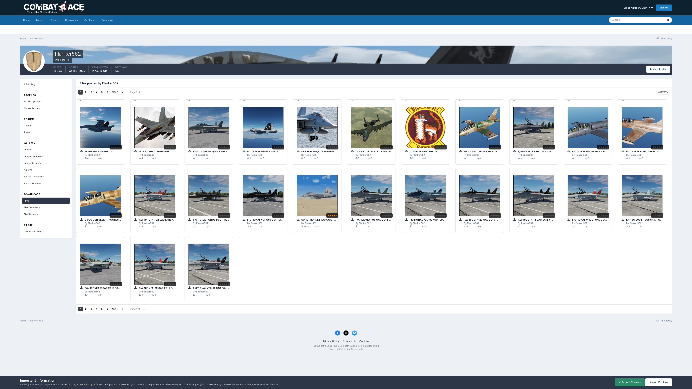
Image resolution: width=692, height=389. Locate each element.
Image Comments (34, 156)
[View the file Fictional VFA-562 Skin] (263, 127)
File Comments (32, 207)
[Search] (668, 20)
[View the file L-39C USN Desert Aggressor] (100, 195)
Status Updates (651, 20)
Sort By (662, 92)
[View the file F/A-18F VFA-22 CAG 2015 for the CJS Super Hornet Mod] (154, 264)
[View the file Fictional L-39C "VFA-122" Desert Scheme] (642, 127)
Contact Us (349, 341)
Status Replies (32, 108)
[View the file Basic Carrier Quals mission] (208, 127)
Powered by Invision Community (346, 349)
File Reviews (31, 214)
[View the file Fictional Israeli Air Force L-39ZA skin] (479, 127)
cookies (122, 384)
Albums (28, 169)
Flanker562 (94, 155)
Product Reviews (33, 231)
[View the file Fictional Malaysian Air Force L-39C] (588, 127)
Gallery (55, 20)
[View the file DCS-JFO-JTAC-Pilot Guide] (371, 127)
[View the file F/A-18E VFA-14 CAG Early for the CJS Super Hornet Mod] (533, 195)
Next (115, 92)
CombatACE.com (349, 346)
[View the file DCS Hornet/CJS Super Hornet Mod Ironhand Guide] (317, 127)
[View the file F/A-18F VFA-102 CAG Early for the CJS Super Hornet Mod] (154, 195)
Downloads (71, 20)
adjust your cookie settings (207, 384)
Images (28, 149)
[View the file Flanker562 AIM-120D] (100, 127)
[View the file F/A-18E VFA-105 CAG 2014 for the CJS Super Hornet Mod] (371, 195)
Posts (27, 132)
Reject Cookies (658, 382)
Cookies (364, 341)
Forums (40, 20)
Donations (107, 20)
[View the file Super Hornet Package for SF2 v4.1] (317, 195)
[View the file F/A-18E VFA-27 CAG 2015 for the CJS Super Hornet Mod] (479, 195)
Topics (28, 125)
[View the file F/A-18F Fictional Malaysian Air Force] (533, 127)
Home (26, 20)
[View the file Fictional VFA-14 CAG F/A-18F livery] (208, 264)
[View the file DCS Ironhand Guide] (425, 127)
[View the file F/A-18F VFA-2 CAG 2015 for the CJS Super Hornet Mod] (100, 264)
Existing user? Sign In (637, 7)
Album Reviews (32, 183)
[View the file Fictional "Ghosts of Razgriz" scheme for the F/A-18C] (208, 195)
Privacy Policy (331, 341)
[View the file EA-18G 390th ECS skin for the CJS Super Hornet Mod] (642, 195)
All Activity (30, 84)
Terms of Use (67, 384)
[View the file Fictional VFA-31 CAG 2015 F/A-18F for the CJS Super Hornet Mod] (588, 195)
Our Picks (89, 20)
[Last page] (122, 92)
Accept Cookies (631, 382)
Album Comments (34, 176)
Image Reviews (32, 163)
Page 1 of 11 (136, 92)
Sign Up (664, 7)
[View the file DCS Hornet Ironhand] (154, 127)
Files (26, 200)
